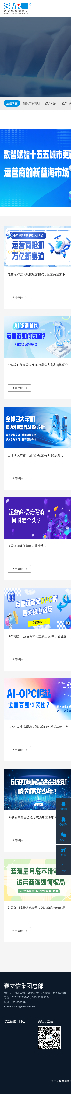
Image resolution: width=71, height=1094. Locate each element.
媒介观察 (51, 103)
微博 (63, 855)
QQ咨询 (63, 809)
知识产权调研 (31, 103)
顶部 (63, 870)
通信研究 (12, 103)
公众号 (63, 839)
